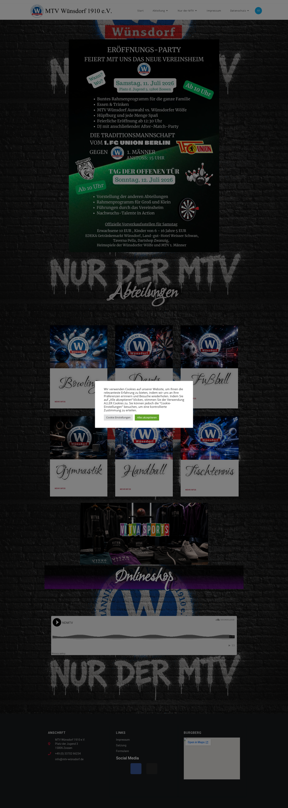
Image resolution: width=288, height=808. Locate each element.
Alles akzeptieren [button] (147, 417)
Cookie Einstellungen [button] (118, 417)
